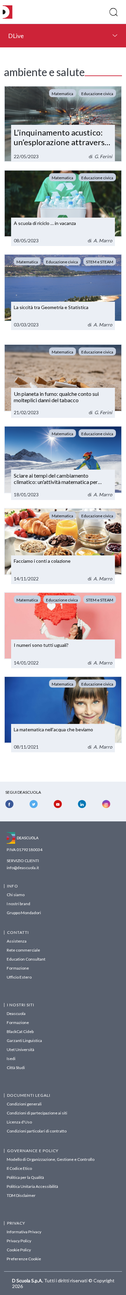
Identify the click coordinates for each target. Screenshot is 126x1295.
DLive (16, 35)
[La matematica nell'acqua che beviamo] (63, 714)
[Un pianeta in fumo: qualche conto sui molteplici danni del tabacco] (63, 381)
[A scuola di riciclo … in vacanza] (63, 208)
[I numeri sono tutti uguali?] (63, 630)
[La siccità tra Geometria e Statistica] (63, 292)
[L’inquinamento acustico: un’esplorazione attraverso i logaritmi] (63, 124)
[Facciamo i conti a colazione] (63, 546)
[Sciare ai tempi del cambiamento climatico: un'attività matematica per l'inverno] (63, 463)
